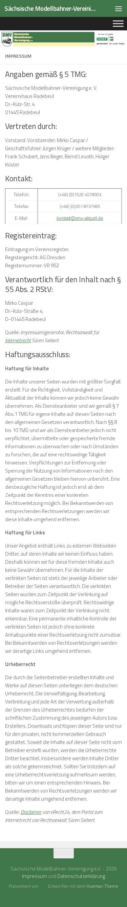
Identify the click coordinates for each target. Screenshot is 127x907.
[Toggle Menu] (118, 23)
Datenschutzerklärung (81, 876)
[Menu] (118, 8)
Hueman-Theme (102, 886)
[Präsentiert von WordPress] (42, 886)
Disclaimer (31, 812)
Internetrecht (18, 340)
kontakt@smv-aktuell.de (80, 218)
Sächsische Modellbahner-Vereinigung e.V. (50, 8)
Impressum (34, 876)
